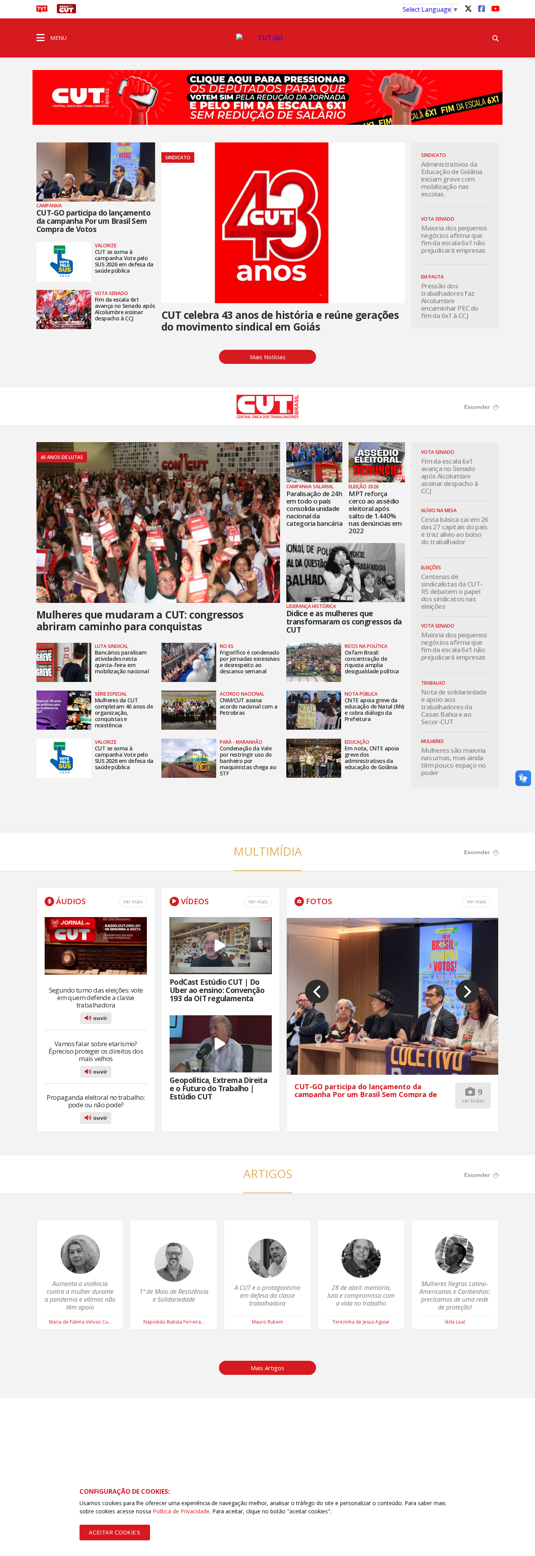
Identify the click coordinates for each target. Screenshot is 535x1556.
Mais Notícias (268, 357)
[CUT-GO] (267, 38)
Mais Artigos (267, 1368)
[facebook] (481, 8)
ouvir (99, 1018)
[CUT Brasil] (267, 416)
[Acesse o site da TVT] (41, 11)
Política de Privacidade (181, 1511)
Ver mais (133, 901)
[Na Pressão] (267, 92)
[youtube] (495, 8)
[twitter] (468, 8)
